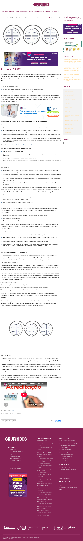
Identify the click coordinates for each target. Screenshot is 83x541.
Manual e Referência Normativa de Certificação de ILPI (45, 465)
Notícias (48, 11)
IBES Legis (64, 460)
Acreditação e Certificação (7, 11)
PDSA (14, 420)
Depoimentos (14, 454)
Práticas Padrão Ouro (65, 467)
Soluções (31, 11)
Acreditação (69, 91)
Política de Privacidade (65, 486)
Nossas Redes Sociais (64, 478)
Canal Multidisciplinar (14, 456)
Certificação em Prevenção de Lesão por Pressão (45, 488)
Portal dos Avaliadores (15, 460)
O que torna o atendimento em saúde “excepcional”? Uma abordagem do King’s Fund (72, 68)
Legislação (68, 107)
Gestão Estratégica (65, 442)
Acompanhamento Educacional (68, 445)
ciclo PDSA (8, 420)
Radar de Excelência (66, 456)
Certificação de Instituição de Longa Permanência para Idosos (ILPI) (46, 460)
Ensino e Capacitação (21, 11)
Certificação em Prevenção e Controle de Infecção (45, 474)
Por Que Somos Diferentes (16, 451)
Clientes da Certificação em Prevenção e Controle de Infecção (46, 479)
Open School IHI (64, 452)
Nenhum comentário (56, 17)
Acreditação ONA (42, 440)
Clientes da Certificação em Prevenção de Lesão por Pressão (46, 494)
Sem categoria (69, 124)
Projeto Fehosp (64, 447)
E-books (62, 466)
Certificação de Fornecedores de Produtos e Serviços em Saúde (44, 503)
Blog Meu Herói (69, 95)
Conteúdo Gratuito (39, 11)
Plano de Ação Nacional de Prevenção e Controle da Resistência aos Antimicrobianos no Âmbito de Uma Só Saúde (72, 78)
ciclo (3, 420)
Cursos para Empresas (15, 468)
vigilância (68, 132)
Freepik (12, 410)
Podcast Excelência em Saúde (72, 115)
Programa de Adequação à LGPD (68, 443)
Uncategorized (69, 128)
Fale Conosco (13, 462)
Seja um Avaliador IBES (15, 458)
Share (52, 420)
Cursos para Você (14, 466)
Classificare (64, 458)
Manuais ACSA (43, 451)
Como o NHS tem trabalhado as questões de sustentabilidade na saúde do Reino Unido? (72, 61)
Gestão (67, 103)
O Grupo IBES (54, 11)
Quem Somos (12, 449)
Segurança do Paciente (72, 120)
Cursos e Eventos (70, 99)
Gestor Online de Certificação (67, 440)
